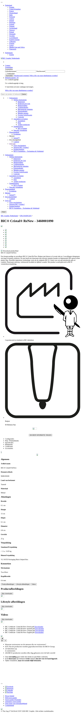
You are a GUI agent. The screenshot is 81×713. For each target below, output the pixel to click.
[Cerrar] (2, 683)
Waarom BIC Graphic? (21, 147)
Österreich (12, 49)
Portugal (12, 17)
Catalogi (16, 142)
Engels (11, 55)
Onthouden (11, 74)
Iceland (11, 24)
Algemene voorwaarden (13, 702)
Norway (12, 30)
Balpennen (21, 102)
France (11, 11)
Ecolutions (17, 134)
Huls (19, 123)
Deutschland (13, 13)
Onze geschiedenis (20, 145)
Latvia (11, 45)
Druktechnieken (19, 149)
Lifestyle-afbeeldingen (23, 584)
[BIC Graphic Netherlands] (10, 58)
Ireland (11, 20)
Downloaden (38, 627)
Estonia (11, 43)
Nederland (8, 5)
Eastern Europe (14, 40)
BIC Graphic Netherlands (9, 216)
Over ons (12, 144)
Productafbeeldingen (8, 584)
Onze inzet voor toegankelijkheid (16, 703)
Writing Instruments (20, 100)
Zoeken (24, 94)
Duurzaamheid (14, 132)
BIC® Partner (22, 128)
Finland (11, 26)
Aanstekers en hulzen (21, 119)
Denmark (12, 34)
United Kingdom (15, 9)
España (11, 7)
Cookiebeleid (9, 705)
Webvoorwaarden (11, 698)
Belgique (12, 22)
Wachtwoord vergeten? (22, 76)
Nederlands (9, 53)
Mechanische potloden (25, 109)
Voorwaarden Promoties (13, 700)
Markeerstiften (22, 105)
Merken (7, 193)
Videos (34, 584)
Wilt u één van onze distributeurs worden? (44, 76)
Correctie (21, 117)
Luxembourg (13, 38)
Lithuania (12, 41)
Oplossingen (13, 98)
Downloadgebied (11, 197)
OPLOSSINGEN (26, 216)
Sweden (12, 36)
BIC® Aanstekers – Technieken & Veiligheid (29, 151)
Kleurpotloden (22, 111)
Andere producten (24, 125)
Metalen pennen (23, 113)
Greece (11, 19)
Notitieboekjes (18, 126)
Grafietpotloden (23, 107)
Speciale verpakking (20, 130)
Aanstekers (21, 121)
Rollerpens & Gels (24, 104)
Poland (11, 32)
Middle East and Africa (17, 47)
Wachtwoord (40, 71)
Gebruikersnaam (10, 71)
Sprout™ (17, 138)
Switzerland (13, 28)
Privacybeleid (9, 696)
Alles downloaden (7, 593)
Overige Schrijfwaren (25, 115)
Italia (11, 15)
